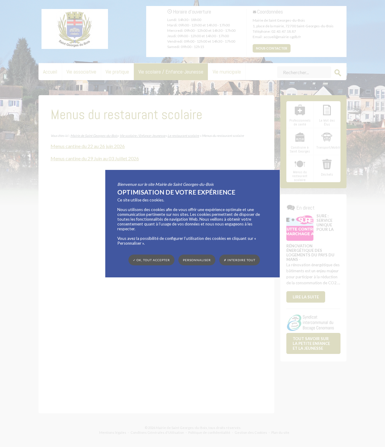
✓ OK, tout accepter (151, 259)
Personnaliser (197, 259)
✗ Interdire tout (239, 260)
